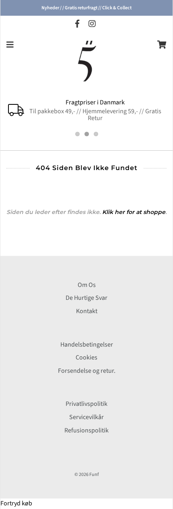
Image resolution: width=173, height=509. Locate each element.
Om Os (87, 284)
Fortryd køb (16, 503)
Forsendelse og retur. (86, 370)
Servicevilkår (86, 417)
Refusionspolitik (86, 430)
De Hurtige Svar (86, 297)
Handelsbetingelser (86, 344)
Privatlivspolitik (86, 403)
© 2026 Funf (86, 474)
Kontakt (86, 311)
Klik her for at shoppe (133, 212)
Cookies (86, 357)
